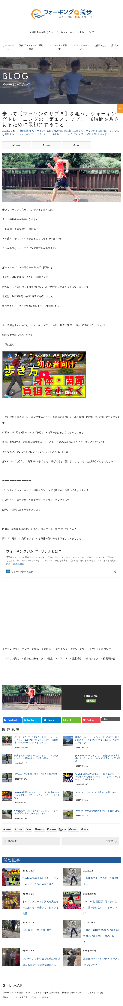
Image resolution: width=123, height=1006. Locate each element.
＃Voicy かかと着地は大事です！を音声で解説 (97, 810)
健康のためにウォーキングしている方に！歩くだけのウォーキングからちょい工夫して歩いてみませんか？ (97, 740)
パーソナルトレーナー (55, 134)
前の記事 (12, 841)
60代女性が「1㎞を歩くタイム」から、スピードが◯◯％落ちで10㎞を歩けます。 (36, 812)
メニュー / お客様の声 (58, 47)
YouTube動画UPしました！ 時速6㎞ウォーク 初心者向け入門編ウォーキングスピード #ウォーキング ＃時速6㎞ (97, 777)
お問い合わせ (100, 47)
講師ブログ (115, 47)
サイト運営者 (21, 997)
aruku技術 (25, 130)
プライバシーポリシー (40, 997)
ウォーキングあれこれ (44, 130)
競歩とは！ (8, 997)
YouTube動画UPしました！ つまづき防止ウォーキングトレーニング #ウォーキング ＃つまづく (37, 795)
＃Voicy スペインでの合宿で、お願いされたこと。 (97, 794)
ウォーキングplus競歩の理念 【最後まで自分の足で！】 (59, 992)
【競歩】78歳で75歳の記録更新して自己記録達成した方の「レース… (101, 936)
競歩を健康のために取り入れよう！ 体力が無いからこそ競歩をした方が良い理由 (36, 757)
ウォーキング (26, 134)
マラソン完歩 (86, 134)
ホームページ (8, 47)
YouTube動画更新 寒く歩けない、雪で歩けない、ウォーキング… (100, 907)
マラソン (72, 134)
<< (120, 108)
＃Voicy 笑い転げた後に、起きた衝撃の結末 (35, 774)
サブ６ (37, 134)
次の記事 (109, 841)
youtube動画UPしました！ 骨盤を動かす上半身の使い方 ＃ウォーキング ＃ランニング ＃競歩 (97, 758)
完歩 (96, 134)
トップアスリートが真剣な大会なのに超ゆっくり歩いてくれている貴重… (40, 907)
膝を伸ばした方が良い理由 (36, 930)
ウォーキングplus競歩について (17, 992)
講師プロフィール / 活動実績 (31, 47)
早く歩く (105, 134)
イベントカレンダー (81, 47)
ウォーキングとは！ (96, 992)
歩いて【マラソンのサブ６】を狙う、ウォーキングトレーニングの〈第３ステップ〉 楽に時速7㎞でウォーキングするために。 (36, 740)
